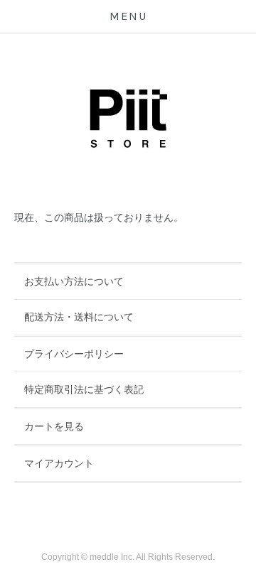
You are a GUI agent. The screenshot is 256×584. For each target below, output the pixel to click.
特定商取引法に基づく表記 (84, 389)
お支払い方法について (74, 281)
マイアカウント (59, 463)
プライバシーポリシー (74, 353)
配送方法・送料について (79, 317)
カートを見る (54, 426)
